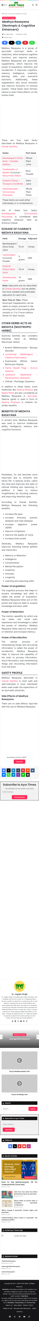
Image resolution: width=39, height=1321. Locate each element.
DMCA (34, 1308)
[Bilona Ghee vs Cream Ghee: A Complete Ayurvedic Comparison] (7, 1203)
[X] (12, 43)
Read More (24, 1296)
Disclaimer (11, 1302)
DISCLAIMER (18, 1305)
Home (5, 13)
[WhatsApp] (32, 43)
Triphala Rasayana (9, 1261)
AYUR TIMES (24, 1283)
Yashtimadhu (8, 255)
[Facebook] (5, 43)
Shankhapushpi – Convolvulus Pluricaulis (10, 192)
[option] (19, 1037)
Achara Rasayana (8, 1272)
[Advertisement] (19, 118)
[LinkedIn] (18, 43)
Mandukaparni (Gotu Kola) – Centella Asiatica (12, 161)
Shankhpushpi (8, 213)
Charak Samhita (9, 146)
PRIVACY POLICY (28, 1305)
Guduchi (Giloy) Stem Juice (8, 269)
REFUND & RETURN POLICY (22, 1308)
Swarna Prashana (11, 402)
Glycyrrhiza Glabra (11, 175)
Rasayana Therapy (21, 13)
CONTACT (19, 1311)
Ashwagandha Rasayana (19, 1039)
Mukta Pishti (8, 393)
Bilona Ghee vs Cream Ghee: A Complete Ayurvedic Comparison (25, 1203)
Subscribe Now (19, 797)
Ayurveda (11, 13)
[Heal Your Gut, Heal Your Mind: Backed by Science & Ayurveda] (7, 1194)
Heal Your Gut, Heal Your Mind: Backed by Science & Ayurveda (25, 1193)
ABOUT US (9, 1305)
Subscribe (8, 1130)
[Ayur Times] (16, 5)
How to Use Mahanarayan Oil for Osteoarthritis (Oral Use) (19, 1183)
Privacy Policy (19, 1302)
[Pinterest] (25, 43)
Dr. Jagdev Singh (8, 34)
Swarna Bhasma (25, 389)
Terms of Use (31, 1302)
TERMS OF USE (7, 1308)
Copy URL (19, 761)
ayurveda (32, 396)
